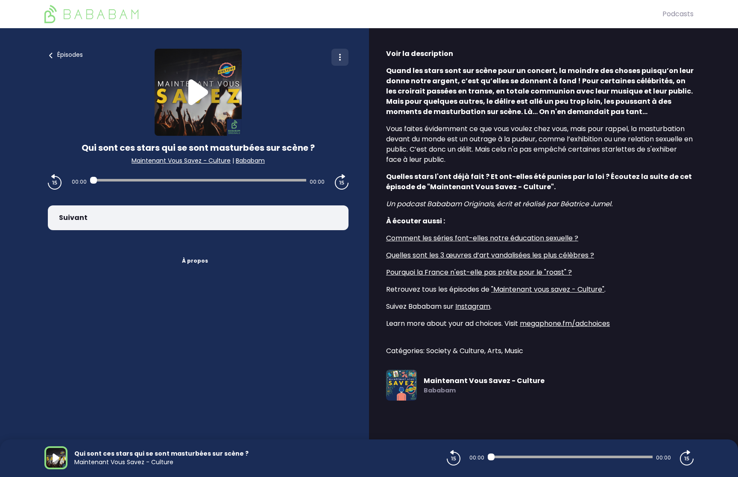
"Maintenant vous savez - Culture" (547, 289)
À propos (195, 260)
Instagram (472, 306)
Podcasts (678, 14)
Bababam (250, 160)
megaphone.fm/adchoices (565, 323)
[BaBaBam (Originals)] (353, 14)
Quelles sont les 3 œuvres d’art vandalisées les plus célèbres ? (490, 255)
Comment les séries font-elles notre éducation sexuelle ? (482, 238)
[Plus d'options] (339, 57)
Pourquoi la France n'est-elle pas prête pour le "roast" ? (479, 272)
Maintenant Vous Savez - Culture (181, 160)
